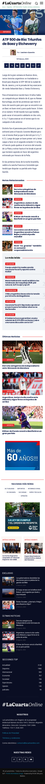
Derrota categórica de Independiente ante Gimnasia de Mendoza (25, 191)
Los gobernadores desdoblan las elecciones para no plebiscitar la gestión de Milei (28, 580)
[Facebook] (6, 65)
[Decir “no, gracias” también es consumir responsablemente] (7, 246)
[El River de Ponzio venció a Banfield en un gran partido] (7, 217)
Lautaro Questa (27, 52)
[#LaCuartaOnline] (16, 3)
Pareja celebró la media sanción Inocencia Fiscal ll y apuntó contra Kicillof (20, 269)
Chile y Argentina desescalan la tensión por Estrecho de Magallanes (22, 295)
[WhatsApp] (22, 65)
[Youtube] (31, 759)
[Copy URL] (38, 65)
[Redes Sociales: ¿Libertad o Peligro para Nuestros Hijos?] (8, 605)
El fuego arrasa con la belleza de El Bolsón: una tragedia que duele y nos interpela (28, 592)
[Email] (33, 65)
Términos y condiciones (11, 738)
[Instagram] (19, 759)
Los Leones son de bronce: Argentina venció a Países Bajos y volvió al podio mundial (26, 233)
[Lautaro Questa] (13, 52)
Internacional (11, 290)
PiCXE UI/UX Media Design (14, 774)
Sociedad (18, 242)
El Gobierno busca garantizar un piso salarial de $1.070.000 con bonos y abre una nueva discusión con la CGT (22, 320)
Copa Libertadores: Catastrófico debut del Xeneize (32, 558)
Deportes (9, 7)
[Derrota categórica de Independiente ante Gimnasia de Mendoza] (7, 189)
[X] (12, 65)
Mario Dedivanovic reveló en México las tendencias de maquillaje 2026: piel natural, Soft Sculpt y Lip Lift (22, 282)
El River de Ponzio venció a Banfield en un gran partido (27, 217)
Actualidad (10, 264)
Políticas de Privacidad (10, 733)
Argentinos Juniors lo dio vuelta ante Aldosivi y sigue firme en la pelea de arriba (27, 205)
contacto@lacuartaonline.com (28, 743)
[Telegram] (28, 65)
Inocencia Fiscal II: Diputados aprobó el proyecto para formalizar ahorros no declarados (22, 307)
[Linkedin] (17, 65)
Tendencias (10, 277)
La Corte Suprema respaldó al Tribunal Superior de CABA (10, 557)
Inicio (3, 7)
